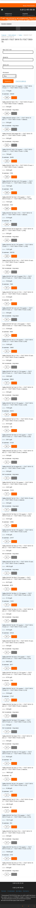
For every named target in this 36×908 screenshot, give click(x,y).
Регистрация (31, 5)
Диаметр (5, 57)
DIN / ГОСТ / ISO (7, 49)
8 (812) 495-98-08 (27, 9)
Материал (6, 72)
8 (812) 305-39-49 (18, 883)
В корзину (14, 97)
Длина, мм (6, 65)
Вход (24, 5)
